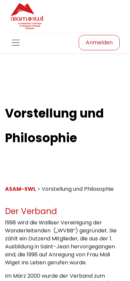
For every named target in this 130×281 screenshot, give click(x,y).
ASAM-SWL (20, 189)
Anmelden (99, 42)
